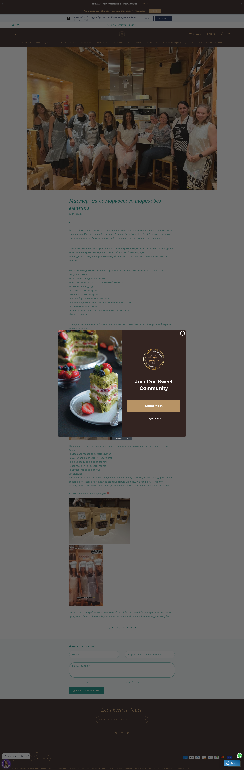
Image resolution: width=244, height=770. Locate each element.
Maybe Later (153, 418)
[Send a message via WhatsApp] (240, 756)
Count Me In (154, 405)
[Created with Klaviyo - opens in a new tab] (122, 438)
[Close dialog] (182, 333)
